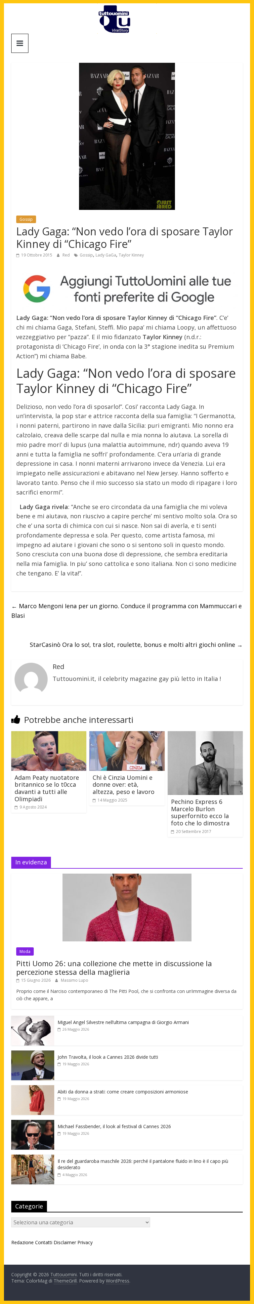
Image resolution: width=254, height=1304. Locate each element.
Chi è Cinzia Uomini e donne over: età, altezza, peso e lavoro (123, 784)
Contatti (43, 1242)
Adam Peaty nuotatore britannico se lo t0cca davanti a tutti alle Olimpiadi (47, 788)
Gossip (26, 219)
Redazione (22, 1242)
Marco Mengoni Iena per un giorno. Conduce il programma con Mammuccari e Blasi (126, 610)
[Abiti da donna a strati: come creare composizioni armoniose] (32, 1089)
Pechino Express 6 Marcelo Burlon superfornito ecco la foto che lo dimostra (200, 812)
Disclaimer (65, 1242)
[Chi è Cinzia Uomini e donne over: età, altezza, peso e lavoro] (127, 735)
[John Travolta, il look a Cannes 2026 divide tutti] (32, 1054)
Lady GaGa (106, 255)
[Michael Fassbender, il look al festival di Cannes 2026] (32, 1123)
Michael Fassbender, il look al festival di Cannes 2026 (114, 1126)
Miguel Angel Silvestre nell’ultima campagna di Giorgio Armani (123, 1022)
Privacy (85, 1242)
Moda (25, 951)
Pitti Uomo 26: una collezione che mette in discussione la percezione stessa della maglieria (114, 967)
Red (67, 255)
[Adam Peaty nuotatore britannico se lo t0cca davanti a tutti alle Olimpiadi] (49, 735)
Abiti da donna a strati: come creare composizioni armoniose (123, 1091)
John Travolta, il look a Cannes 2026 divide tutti (108, 1057)
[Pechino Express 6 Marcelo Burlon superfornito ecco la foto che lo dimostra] (205, 735)
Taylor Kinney (131, 255)
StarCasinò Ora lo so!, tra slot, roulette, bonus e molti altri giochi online (136, 645)
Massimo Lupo (74, 980)
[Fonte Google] (127, 289)
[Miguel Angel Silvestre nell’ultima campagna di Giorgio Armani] (32, 1019)
